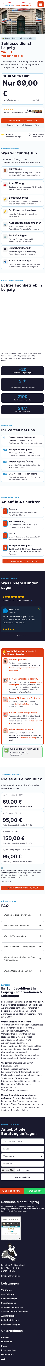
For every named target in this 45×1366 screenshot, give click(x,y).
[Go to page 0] (17, 635)
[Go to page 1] (19, 635)
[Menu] (41, 4)
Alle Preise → (37, 100)
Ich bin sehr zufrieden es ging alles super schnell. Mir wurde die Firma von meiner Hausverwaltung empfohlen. (19, 620)
